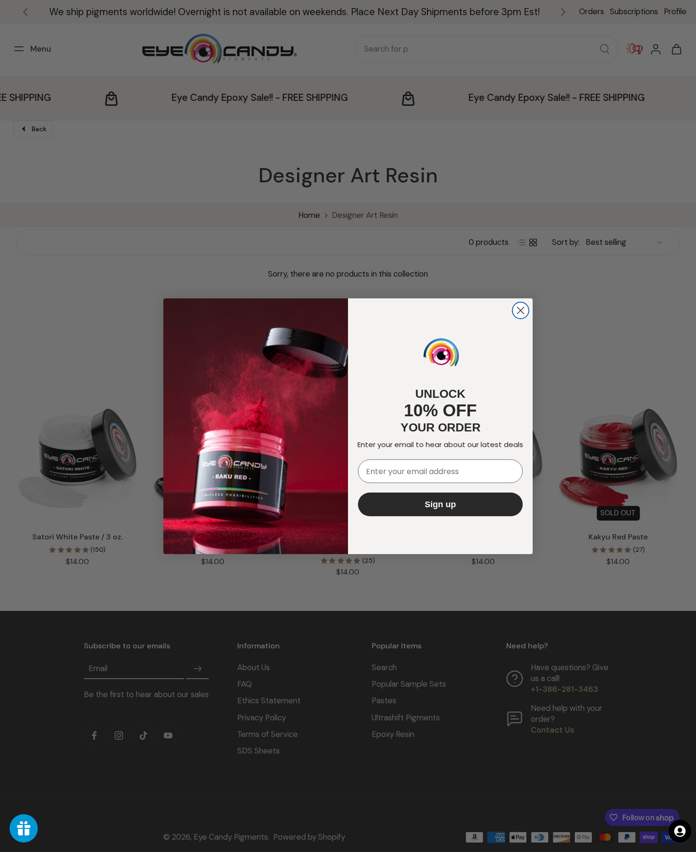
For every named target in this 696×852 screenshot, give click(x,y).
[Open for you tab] (680, 831)
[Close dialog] (520, 310)
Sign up (440, 504)
